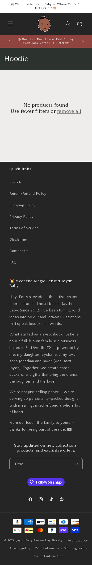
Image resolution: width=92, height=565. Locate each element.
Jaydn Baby (25, 540)
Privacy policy (20, 548)
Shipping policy (75, 548)
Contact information (48, 556)
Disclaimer (18, 240)
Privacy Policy (21, 217)
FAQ (13, 262)
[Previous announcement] (9, 41)
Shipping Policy (22, 205)
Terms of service (47, 548)
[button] (10, 23)
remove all (69, 111)
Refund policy (77, 540)
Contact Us (19, 251)
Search (15, 182)
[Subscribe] (76, 464)
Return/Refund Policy (27, 194)
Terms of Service (24, 228)
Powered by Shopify (48, 540)
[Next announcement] (83, 41)
